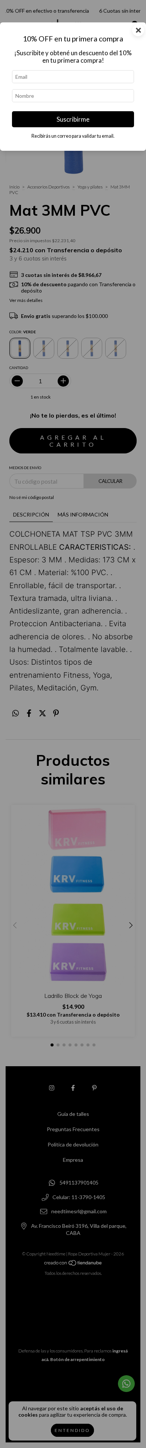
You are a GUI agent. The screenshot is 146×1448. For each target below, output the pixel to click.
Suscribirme (73, 119)
